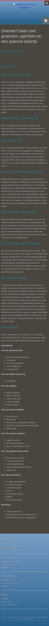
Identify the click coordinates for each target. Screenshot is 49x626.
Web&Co (31, 620)
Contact (4, 568)
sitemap (44, 617)
